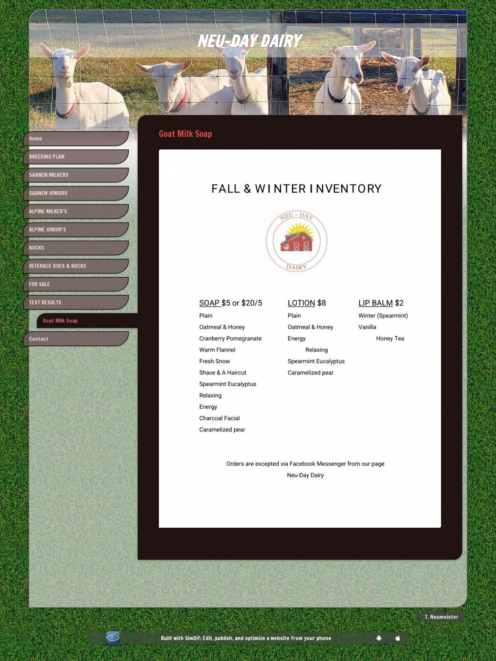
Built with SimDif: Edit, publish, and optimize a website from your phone (246, 638)
